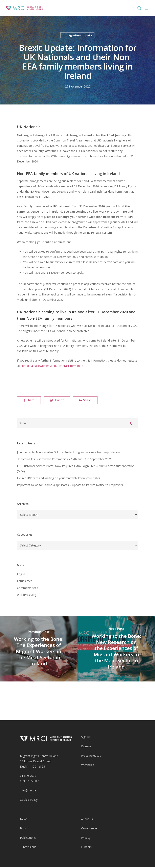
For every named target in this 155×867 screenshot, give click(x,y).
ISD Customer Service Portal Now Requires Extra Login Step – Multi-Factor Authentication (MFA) (75, 468)
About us (87, 819)
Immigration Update (77, 35)
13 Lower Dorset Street (35, 761)
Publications (28, 838)
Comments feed (27, 588)
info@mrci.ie (28, 790)
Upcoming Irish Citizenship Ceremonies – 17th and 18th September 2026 (64, 459)
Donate (86, 746)
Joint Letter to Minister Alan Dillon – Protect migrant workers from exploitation (68, 452)
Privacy (85, 838)
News (23, 819)
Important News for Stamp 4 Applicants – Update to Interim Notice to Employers (70, 485)
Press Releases (91, 755)
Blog (23, 828)
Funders (86, 847)
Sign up (86, 737)
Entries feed (24, 581)
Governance (89, 828)
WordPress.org (26, 595)
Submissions (28, 847)
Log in (21, 574)
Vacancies (87, 765)
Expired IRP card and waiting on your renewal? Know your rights (58, 478)
